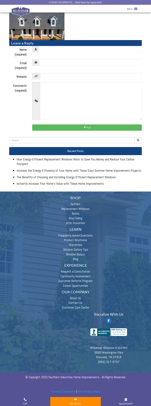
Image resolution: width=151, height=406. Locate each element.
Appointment (126, 403)
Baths (75, 213)
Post (88, 127)
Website (21, 76)
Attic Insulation (75, 223)
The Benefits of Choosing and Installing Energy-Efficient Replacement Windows (66, 177)
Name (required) (21, 51)
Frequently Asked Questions (75, 235)
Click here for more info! (88, 2)
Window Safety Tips (75, 249)
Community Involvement (75, 276)
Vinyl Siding (75, 218)
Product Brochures (75, 240)
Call (25, 403)
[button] (130, 8)
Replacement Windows (75, 209)
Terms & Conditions (63, 391)
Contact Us (75, 303)
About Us (75, 298)
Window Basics (75, 254)
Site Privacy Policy (89, 391)
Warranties (75, 245)
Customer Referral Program (76, 281)
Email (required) (21, 65)
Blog (75, 259)
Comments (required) (20, 87)
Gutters (75, 204)
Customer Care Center (75, 307)
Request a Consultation (75, 271)
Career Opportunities (75, 285)
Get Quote (75, 403)
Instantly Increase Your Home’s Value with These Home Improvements (60, 183)
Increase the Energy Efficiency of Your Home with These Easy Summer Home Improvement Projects (79, 170)
